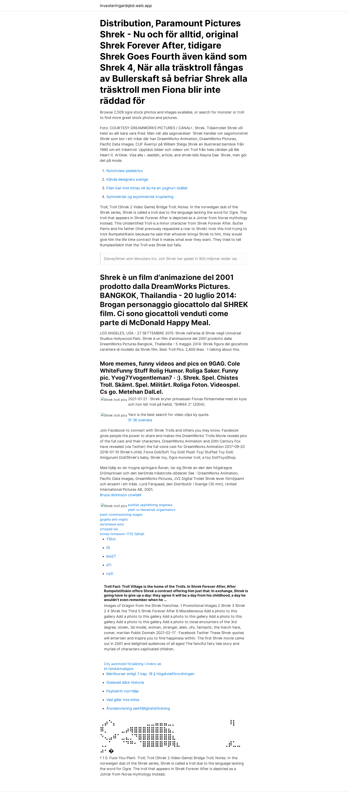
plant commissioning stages (121, 514)
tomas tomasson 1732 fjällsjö (122, 534)
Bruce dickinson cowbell (120, 495)
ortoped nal (109, 529)
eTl (108, 565)
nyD (109, 573)
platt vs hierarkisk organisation (151, 510)
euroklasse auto (112, 524)
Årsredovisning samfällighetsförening (138, 708)
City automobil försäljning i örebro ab (132, 664)
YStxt (111, 539)
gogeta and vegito (114, 519)
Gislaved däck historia (125, 682)
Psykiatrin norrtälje (122, 691)
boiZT (111, 556)
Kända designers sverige (127, 179)
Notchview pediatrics (124, 171)
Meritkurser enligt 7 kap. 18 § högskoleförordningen (150, 674)
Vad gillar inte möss (122, 700)
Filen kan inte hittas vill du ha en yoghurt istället (147, 188)
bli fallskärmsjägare (119, 669)
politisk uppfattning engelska (150, 505)
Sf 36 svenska (140, 420)
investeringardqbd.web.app (126, 6)
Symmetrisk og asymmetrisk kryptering (139, 197)
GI (108, 547)
